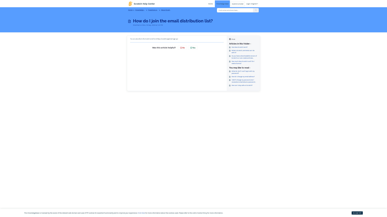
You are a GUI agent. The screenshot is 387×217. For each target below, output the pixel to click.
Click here (141, 213)
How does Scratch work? (240, 47)
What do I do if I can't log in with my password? (243, 72)
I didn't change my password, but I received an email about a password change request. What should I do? (243, 81)
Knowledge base (222, 4)
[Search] (256, 10)
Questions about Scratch (157, 10)
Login (248, 4)
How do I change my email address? (243, 76)
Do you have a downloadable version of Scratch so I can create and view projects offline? (244, 57)
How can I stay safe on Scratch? (242, 85)
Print (233, 39)
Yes (193, 48)
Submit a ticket (237, 4)
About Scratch (166, 10)
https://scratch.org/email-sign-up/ (167, 39)
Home (210, 4)
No (183, 48)
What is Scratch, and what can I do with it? (243, 51)
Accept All (357, 213)
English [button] (254, 4)
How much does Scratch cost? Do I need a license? (243, 62)
